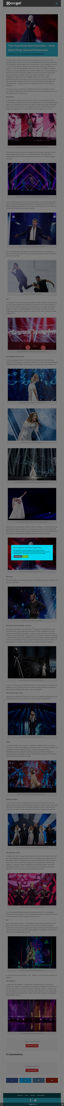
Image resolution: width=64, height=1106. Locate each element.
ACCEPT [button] (25, 556)
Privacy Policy (18, 556)
